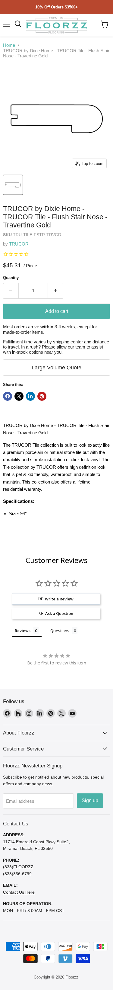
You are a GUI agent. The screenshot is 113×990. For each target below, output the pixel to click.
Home (9, 45)
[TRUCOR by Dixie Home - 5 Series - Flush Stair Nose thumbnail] (13, 184)
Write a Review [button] (59, 599)
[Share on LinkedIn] (30, 396)
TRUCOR (19, 243)
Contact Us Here (19, 892)
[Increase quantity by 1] (55, 291)
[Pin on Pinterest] (41, 396)
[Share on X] (19, 396)
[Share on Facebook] (7, 396)
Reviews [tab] (22, 630)
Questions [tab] (59, 630)
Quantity (11, 277)
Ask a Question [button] (59, 613)
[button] (104, 24)
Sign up (90, 800)
